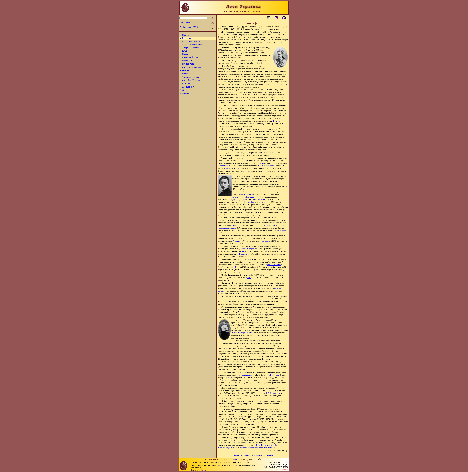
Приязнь (243, 251)
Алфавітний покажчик (191, 41)
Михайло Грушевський (227, 447)
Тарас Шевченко (263, 445)
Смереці (203, 470)
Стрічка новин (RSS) (189, 27)
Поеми (185, 54)
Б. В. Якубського (273, 393)
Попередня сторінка (241, 455)
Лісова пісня (244, 253)
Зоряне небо (238, 225)
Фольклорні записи (190, 77)
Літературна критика (191, 67)
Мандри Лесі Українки (191, 48)
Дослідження (188, 87)
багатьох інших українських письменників (257, 447)
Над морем (265, 240)
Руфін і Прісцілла (238, 199)
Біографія (186, 38)
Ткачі (249, 277)
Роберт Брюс (249, 202)
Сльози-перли (224, 165)
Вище (253, 455)
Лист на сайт (185, 22)
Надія (278, 113)
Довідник (184, 90)
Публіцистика (188, 64)
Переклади (187, 74)
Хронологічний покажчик (192, 45)
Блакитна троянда (249, 248)
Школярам (184, 93)
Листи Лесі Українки (191, 80)
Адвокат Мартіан (261, 199)
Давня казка (263, 202)
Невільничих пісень (266, 165)
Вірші (184, 51)
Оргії (239, 168)
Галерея (186, 84)
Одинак (236, 240)
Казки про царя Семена (242, 332)
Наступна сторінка (265, 455)
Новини (185, 35)
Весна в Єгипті (269, 225)
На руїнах (249, 197)
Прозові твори (188, 61)
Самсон (260, 163)
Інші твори (187, 70)
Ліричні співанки (274, 264)
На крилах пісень (246, 375)
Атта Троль (235, 267)
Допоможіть (233, 459)
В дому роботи (246, 194)
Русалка (276, 120)
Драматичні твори (190, 57)
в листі (248, 259)
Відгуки (229, 377)
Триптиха (228, 168)
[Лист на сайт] (212, 23)
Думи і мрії (274, 375)
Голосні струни (280, 230)
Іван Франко (276, 445)
